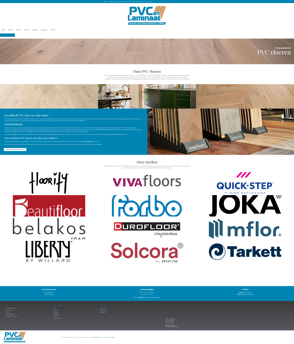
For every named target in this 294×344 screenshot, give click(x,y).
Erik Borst (112, 337)
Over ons (26, 30)
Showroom (44, 30)
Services (18, 30)
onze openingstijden (88, 141)
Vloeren (10, 30)
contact (141, 297)
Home (3, 30)
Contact (52, 30)
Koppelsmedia (96, 337)
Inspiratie (35, 30)
